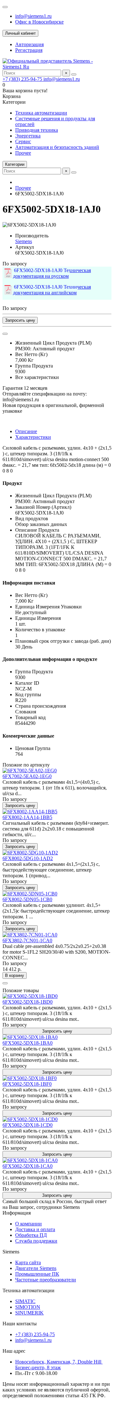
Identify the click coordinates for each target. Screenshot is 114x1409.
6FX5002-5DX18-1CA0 (28, 1166)
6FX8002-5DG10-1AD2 (28, 858)
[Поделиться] (5, 334)
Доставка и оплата (35, 1229)
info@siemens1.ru (33, 16)
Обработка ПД (31, 1235)
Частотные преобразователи (45, 1279)
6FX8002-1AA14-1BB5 (27, 817)
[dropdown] (5, 7)
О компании (28, 1223)
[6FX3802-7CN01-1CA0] (30, 934)
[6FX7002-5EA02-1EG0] (30, 770)
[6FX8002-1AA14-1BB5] (30, 811)
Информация (17, 1213)
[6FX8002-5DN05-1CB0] (30, 893)
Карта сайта (28, 1262)
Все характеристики (37, 377)
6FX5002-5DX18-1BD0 (28, 1002)
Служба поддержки (36, 1241)
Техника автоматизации (41, 113)
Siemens (23, 241)
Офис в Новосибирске (39, 22)
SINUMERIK (29, 1312)
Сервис (23, 141)
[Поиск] (73, 74)
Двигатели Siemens (35, 1268)
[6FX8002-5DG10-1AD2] (30, 852)
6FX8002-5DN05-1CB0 (27, 899)
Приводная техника (36, 130)
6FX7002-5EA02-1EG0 (27, 776)
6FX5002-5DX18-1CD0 (28, 1125)
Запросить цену (20, 320)
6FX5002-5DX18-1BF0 (27, 1084)
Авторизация (29, 44)
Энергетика (28, 135)
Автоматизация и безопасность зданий (57, 147)
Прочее (23, 153)
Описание (26, 431)
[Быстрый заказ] (5, 983)
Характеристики (33, 437)
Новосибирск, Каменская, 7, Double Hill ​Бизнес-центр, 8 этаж (59, 1364)
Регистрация (28, 50)
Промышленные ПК (37, 1274)
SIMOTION (27, 1307)
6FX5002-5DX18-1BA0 (28, 1043)
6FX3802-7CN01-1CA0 (27, 940)
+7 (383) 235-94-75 (23, 79)
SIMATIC (25, 1301)
